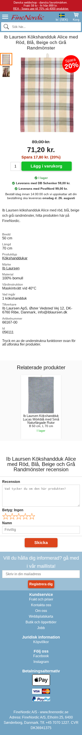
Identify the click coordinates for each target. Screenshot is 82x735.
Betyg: (12, 510)
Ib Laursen (10, 268)
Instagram (41, 662)
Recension (11, 482)
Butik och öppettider (41, 622)
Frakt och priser (41, 599)
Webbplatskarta (41, 616)
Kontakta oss (41, 605)
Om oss (41, 611)
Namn (7, 523)
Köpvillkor (41, 642)
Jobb (41, 628)
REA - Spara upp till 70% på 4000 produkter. (41, 8)
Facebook (41, 656)
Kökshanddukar (15, 258)
